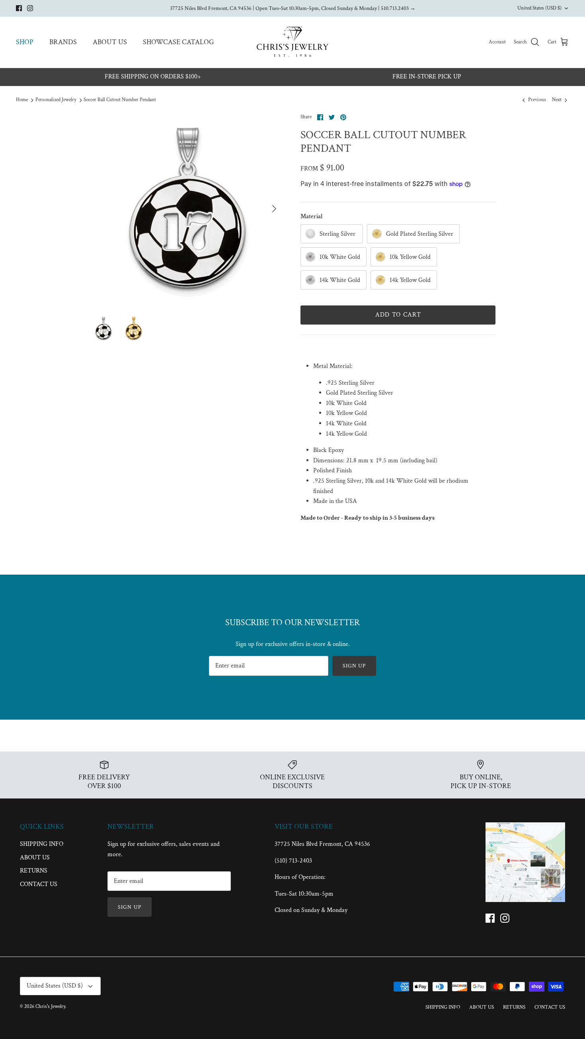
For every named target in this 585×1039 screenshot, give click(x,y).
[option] (186, 209)
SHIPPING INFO (41, 844)
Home (22, 100)
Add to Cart (398, 315)
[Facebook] (19, 8)
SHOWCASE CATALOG (178, 42)
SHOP (24, 42)
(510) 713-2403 (293, 861)
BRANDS (63, 42)
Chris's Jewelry (50, 1006)
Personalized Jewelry (55, 100)
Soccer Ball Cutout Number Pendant (120, 100)
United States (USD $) (539, 8)
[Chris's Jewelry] (292, 42)
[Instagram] (30, 8)
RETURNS (33, 871)
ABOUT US (110, 42)
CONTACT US (38, 884)
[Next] (274, 208)
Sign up (354, 665)
